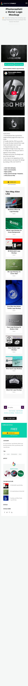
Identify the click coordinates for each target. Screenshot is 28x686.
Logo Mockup (14, 443)
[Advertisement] (14, 33)
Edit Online (20, 64)
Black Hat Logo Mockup (14, 390)
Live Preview (10, 64)
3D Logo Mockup (7, 443)
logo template (19, 410)
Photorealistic (14, 454)
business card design (9, 412)
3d (4, 454)
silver (20, 454)
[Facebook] (4, 512)
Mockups (9, 445)
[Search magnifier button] (22, 407)
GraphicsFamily (14, 468)
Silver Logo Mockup (16, 445)
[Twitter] (7, 512)
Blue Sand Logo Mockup (14, 368)
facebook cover (19, 412)
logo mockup (12, 410)
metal (8, 454)
